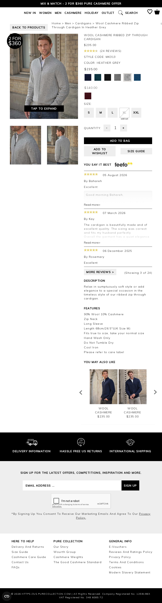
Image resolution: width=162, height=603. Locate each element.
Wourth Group (65, 552)
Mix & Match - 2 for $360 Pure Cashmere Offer (81, 3)
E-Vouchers (118, 547)
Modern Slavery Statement (129, 572)
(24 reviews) (110, 51)
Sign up (130, 485)
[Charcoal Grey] (117, 77)
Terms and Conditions (126, 562)
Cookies (115, 567)
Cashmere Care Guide (29, 557)
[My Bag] (157, 12)
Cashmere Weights (68, 557)
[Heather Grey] (127, 77)
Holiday (92, 13)
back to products (28, 27)
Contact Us (20, 562)
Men (58, 13)
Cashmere (73, 13)
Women (45, 13)
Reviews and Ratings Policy (130, 552)
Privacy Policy (120, 557)
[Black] (107, 77)
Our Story (61, 547)
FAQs (16, 567)
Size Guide (20, 552)
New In (30, 13)
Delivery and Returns (28, 547)
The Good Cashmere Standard (78, 562)
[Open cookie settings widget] (6, 596)
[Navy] (88, 77)
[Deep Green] (97, 77)
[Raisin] (88, 96)
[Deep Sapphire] (137, 77)
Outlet (108, 13)
